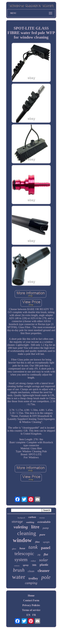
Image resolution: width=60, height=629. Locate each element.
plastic (44, 564)
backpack (21, 518)
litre (35, 526)
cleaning (26, 533)
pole (45, 577)
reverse (42, 518)
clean (31, 571)
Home (31, 595)
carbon (32, 517)
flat (46, 554)
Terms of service (31, 610)
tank (33, 547)
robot (33, 561)
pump (46, 528)
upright (46, 542)
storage (17, 521)
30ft (34, 565)
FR (34, 614)
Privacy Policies (31, 605)
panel (45, 548)
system (21, 559)
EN (28, 614)
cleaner (44, 571)
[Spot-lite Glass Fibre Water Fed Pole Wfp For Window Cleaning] (31, 62)
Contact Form (31, 600)
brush (18, 570)
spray (26, 565)
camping (31, 583)
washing (30, 522)
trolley (33, 578)
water (18, 577)
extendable (44, 522)
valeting (21, 527)
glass (14, 549)
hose (22, 548)
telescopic (24, 553)
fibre (37, 542)
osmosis (17, 566)
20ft (38, 555)
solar (43, 560)
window (22, 540)
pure (42, 534)
